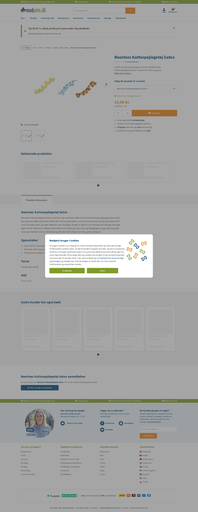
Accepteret (67, 270)
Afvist (102, 270)
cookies (67, 261)
